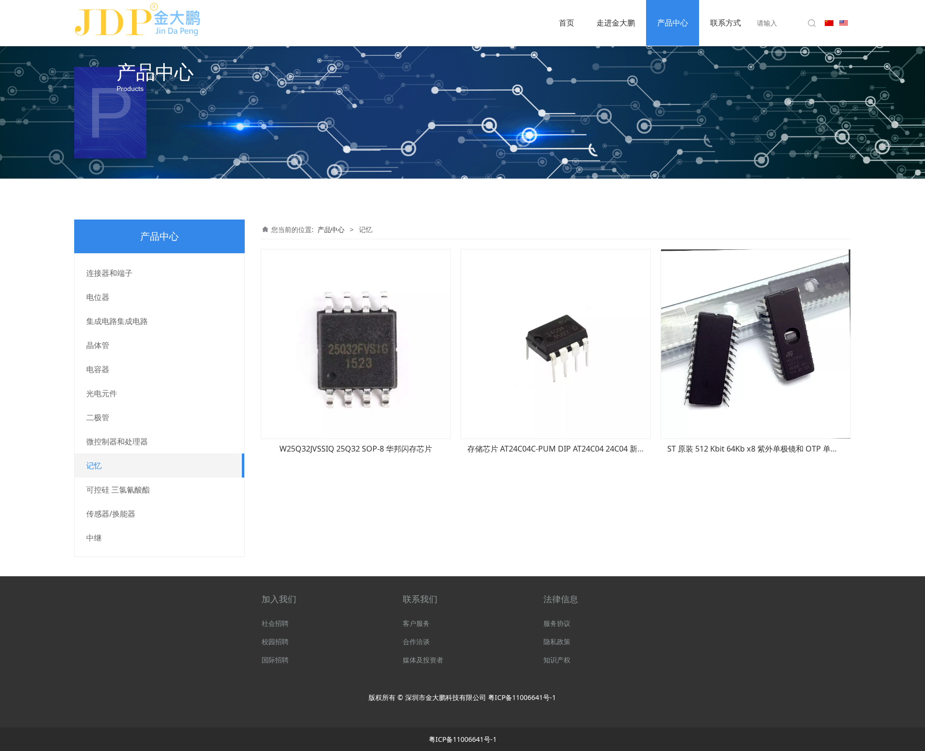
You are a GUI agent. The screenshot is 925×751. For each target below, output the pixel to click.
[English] (843, 21)
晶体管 (97, 345)
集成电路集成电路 (117, 321)
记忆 (94, 465)
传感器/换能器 (110, 513)
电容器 (97, 369)
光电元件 (101, 393)
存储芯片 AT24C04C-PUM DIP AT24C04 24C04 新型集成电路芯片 (579, 448)
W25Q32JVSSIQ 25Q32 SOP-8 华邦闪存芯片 (355, 448)
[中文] (829, 21)
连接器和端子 (109, 273)
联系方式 (725, 22)
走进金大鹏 (615, 22)
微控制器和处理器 (117, 441)
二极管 (97, 417)
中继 (94, 537)
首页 (566, 22)
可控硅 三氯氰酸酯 (118, 489)
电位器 (97, 297)
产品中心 (672, 22)
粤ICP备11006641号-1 (522, 697)
